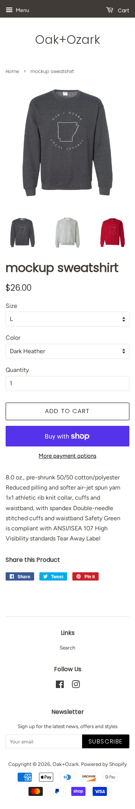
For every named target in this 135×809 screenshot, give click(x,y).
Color (13, 337)
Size (11, 305)
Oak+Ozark (67, 40)
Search (67, 648)
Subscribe (105, 741)
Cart (122, 10)
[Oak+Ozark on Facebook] (60, 686)
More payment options (67, 455)
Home (12, 71)
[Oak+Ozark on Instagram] (76, 686)
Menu (22, 10)
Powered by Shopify (104, 764)
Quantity (17, 369)
